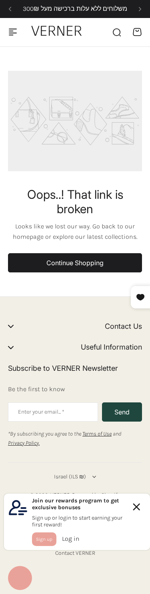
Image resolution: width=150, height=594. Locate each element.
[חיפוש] (116, 32)
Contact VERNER (75, 553)
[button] (10, 9)
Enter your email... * (41, 411)
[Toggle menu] (13, 32)
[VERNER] (58, 32)
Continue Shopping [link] (75, 263)
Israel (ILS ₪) (70, 476)
